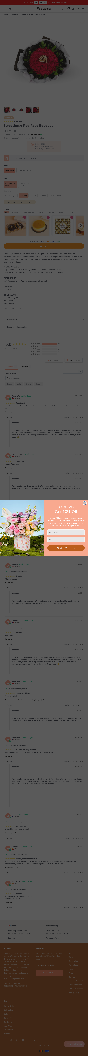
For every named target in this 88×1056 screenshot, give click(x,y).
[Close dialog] (84, 503)
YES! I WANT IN (65, 548)
